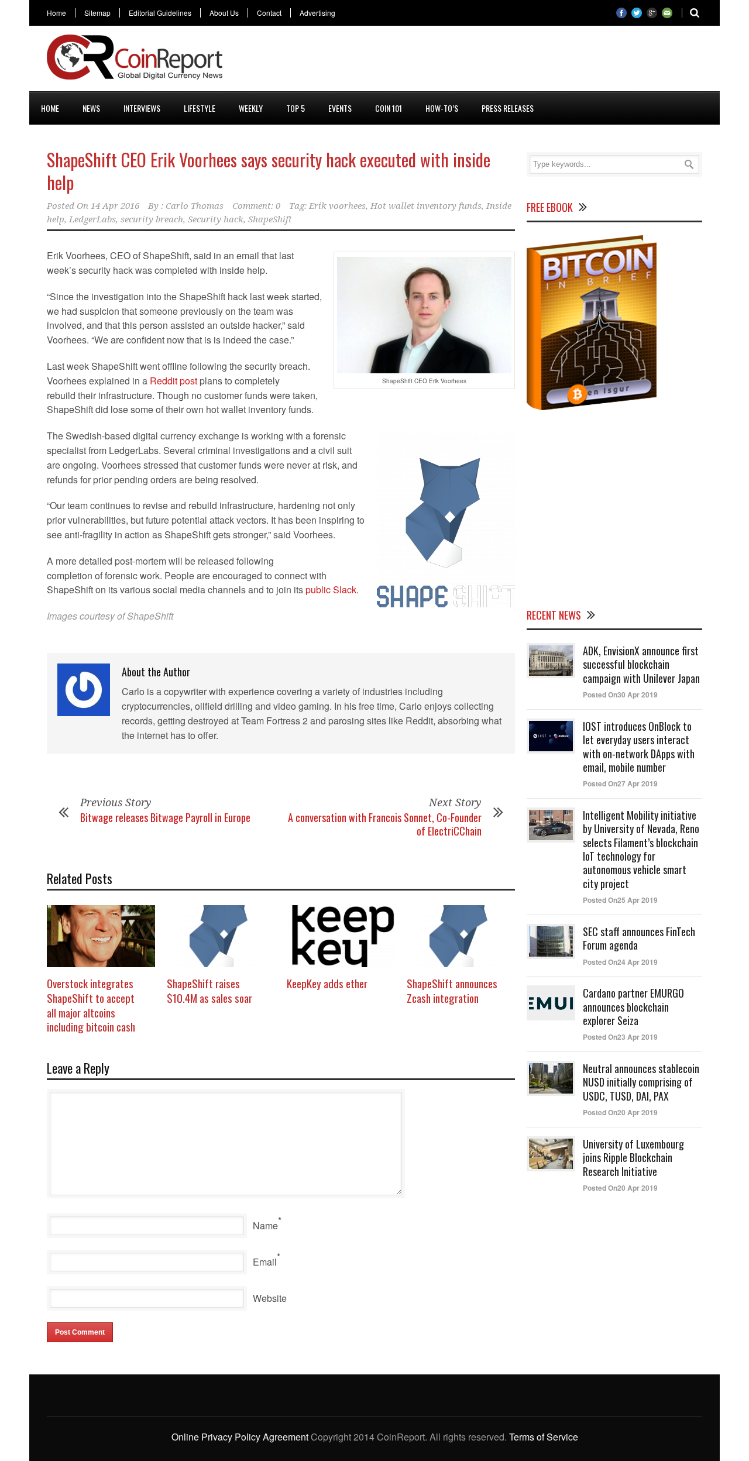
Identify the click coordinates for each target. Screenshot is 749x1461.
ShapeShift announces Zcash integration (452, 990)
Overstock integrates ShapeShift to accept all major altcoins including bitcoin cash (91, 1004)
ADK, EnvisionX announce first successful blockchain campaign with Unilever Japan (641, 664)
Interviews (141, 108)
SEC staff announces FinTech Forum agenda (639, 938)
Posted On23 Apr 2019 (620, 1037)
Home (56, 13)
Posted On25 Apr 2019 (620, 900)
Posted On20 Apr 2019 (620, 1112)
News (91, 108)
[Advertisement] (489, 61)
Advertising (317, 13)
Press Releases (508, 108)
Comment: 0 (256, 206)
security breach (152, 219)
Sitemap (97, 13)
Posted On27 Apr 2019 (620, 783)
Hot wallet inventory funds (426, 206)
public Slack (330, 589)
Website (270, 1298)
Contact (269, 13)
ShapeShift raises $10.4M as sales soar (209, 990)
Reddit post (173, 380)
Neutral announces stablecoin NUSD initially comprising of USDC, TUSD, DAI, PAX (641, 1082)
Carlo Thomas (195, 206)
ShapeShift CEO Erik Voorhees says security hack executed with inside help (268, 170)
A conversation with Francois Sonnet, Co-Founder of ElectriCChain (385, 824)
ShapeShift (270, 219)
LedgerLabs (92, 219)
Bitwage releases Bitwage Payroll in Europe (165, 817)
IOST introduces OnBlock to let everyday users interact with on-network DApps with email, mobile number (639, 747)
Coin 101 (388, 108)
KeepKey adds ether (327, 983)
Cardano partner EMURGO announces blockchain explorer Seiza (633, 1006)
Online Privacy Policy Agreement (239, 1436)
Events (340, 108)
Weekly (251, 108)
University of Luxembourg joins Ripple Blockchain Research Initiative (633, 1157)
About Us (224, 13)
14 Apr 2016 (115, 206)
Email (265, 1262)
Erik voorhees (337, 206)
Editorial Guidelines (160, 13)
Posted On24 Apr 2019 (620, 962)
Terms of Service (543, 1436)
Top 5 (295, 108)
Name (265, 1225)
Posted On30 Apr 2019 (620, 694)
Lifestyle (199, 108)
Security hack (215, 219)
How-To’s (441, 108)
